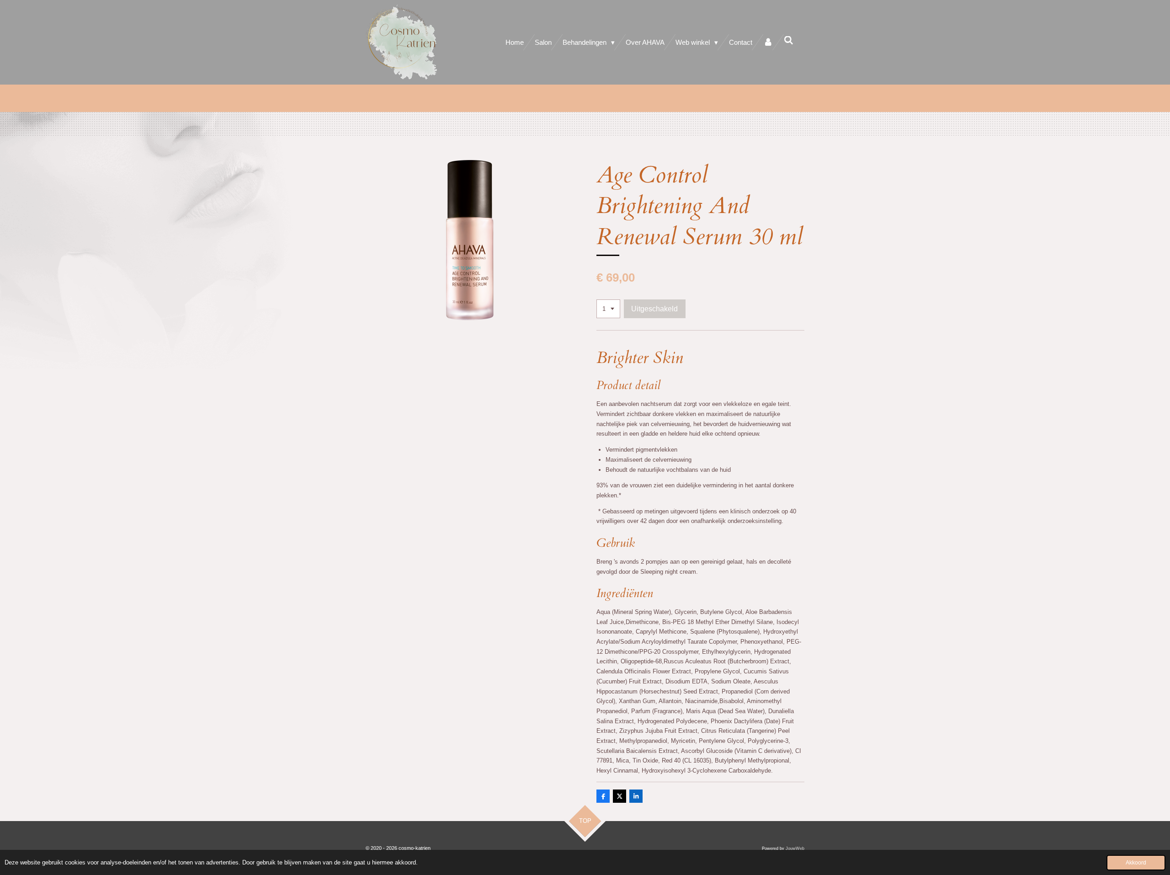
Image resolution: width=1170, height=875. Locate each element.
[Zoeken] (788, 40)
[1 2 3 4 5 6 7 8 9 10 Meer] (608, 308)
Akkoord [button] (1136, 862)
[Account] (768, 42)
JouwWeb (795, 848)
